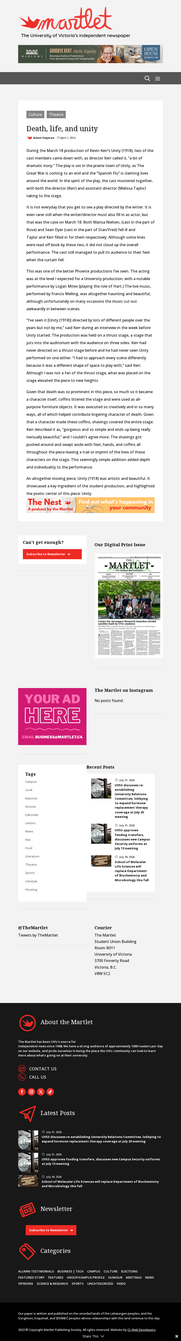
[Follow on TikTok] (50, 1092)
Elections (129, 1271)
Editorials (31, 815)
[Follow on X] (41, 1092)
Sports (30, 873)
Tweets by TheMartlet (38, 935)
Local (28, 790)
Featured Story (31, 1277)
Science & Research (52, 1283)
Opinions (25, 1283)
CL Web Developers (142, 1330)
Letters (30, 823)
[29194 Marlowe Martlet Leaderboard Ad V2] (90, 61)
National (31, 798)
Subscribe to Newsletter (45, 554)
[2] (90, 511)
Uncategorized (100, 1283)
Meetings (134, 1277)
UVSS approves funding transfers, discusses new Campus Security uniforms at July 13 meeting (132, 839)
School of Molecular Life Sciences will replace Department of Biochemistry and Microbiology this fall (132, 871)
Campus (31, 781)
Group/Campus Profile (86, 1277)
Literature (32, 856)
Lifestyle (31, 881)
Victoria (30, 806)
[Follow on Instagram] (31, 1092)
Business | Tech (71, 1271)
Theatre (56, 114)
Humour (115, 1277)
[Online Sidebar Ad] (52, 743)
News (29, 831)
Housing (31, 889)
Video (121, 1283)
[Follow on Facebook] (22, 1092)
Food (28, 848)
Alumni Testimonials (36, 1271)
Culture (35, 114)
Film (28, 840)
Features (55, 1277)
